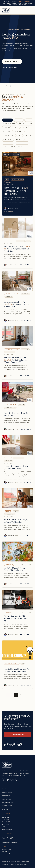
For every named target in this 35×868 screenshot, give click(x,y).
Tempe (19, 3)
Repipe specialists (7, 792)
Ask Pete (29, 120)
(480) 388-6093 (22, 4)
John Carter (24, 864)
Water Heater (18, 139)
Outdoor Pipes (18, 131)
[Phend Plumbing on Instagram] (7, 779)
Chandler (14, 3)
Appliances (19, 120)
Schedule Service (12, 61)
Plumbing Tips (8, 135)
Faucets (16, 127)
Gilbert (8, 3)
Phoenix (15, 4)
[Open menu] (31, 10)
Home (3, 86)
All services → (6, 809)
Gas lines (6, 131)
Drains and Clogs (25, 123)
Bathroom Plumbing (9, 123)
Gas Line (25, 127)
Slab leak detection (7, 802)
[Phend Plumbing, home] (6, 10)
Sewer (18, 135)
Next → (17, 700)
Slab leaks (7, 139)
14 (27, 695)
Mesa (4, 3)
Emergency (6, 127)
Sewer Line (27, 135)
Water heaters (8, 143)
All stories (7, 120)
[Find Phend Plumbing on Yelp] (12, 779)
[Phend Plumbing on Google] (16, 779)
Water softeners (6, 799)
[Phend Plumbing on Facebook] (3, 779)
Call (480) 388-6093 (10, 68)
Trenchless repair (7, 806)
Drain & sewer (6, 795)
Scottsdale (25, 3)
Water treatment (22, 143)
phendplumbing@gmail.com (9, 842)
